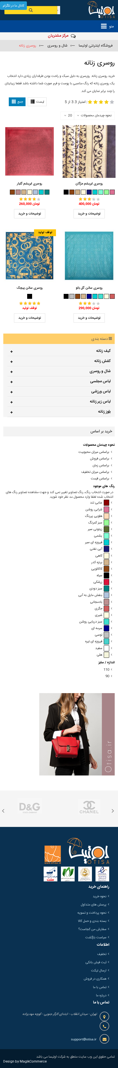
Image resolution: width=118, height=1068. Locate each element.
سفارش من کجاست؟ (92, 929)
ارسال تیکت (98, 970)
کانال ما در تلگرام (13, 5)
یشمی (98, 536)
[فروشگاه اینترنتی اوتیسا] (98, 10)
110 (106, 669)
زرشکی (97, 582)
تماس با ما (99, 987)
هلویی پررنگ (93, 516)
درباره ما (101, 995)
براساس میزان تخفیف (95, 472)
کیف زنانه (103, 351)
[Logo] (76, 851)
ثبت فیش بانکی (95, 962)
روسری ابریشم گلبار (29, 183)
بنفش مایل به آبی (90, 595)
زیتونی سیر (95, 529)
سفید (98, 648)
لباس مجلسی (100, 381)
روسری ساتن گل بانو (89, 288)
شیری (98, 615)
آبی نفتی (96, 549)
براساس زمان (100, 465)
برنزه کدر (96, 562)
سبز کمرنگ (95, 522)
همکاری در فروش (95, 979)
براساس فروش (99, 458)
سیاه (99, 575)
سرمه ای (96, 628)
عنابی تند (96, 502)
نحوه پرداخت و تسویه (91, 913)
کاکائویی (96, 569)
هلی (99, 655)
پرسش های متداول (93, 904)
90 (107, 676)
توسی (98, 635)
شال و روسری (100, 371)
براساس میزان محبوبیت (93, 452)
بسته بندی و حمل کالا (92, 921)
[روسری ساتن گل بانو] (89, 255)
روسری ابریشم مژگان (89, 183)
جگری (98, 608)
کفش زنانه (102, 361)
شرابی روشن (93, 509)
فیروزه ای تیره (93, 641)
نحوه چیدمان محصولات (96, 115)
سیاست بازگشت (95, 937)
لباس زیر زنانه (100, 401)
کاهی (98, 556)
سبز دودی (95, 588)
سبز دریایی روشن (90, 622)
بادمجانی (96, 602)
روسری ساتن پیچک (29, 288)
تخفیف (101, 954)
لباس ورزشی (101, 391)
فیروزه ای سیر (93, 542)
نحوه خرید (99, 896)
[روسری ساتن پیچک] (29, 255)
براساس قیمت (100, 478)
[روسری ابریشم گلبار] (29, 151)
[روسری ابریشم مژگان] (89, 151)
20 (70, 115)
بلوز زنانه (104, 412)
